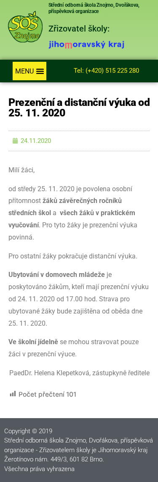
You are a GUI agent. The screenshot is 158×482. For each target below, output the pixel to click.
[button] (29, 71)
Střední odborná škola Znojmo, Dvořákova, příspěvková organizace (93, 8)
